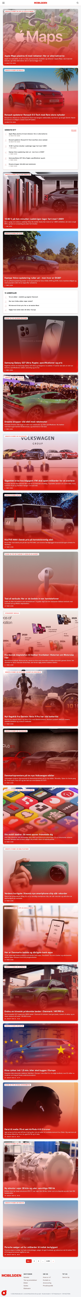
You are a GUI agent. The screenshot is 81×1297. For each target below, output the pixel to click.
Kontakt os (46, 1280)
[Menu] (3, 3)
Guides (26, 1286)
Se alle (73, 130)
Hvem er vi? (47, 1277)
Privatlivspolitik (48, 1286)
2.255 (48, 1261)
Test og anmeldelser (30, 1280)
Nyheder (26, 1277)
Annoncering (47, 1283)
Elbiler (26, 1283)
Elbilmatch (27, 1288)
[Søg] (77, 3)
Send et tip (65, 1277)
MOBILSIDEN (40, 3)
